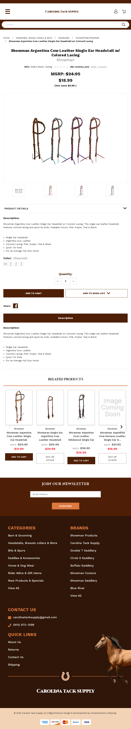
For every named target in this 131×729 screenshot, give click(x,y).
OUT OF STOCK (50, 458)
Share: (7, 306)
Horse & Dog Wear (21, 565)
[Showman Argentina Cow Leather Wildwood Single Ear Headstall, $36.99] (81, 407)
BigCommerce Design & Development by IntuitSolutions (77, 713)
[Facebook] (15, 305)
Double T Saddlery (83, 550)
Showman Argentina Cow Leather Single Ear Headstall (19, 436)
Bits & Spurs (16, 550)
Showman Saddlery (83, 580)
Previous (9, 427)
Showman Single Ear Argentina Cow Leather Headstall (50, 436)
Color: (15, 258)
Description (65, 318)
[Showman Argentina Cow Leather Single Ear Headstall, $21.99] (19, 407)
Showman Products (83, 535)
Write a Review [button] (99, 67)
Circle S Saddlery (82, 558)
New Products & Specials (26, 580)
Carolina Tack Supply (85, 543)
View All (13, 588)
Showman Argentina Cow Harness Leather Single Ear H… (112, 436)
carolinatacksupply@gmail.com (35, 617)
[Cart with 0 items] (124, 11)
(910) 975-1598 (23, 624)
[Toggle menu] (7, 11)
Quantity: (65, 274)
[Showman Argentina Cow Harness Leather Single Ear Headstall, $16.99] (112, 407)
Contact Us (15, 657)
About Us (14, 642)
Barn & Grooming (20, 535)
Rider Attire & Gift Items (25, 573)
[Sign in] (116, 11)
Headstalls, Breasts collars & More (32, 543)
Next (121, 427)
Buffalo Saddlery (82, 565)
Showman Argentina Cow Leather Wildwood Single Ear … (81, 438)
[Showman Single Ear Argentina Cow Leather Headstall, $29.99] (50, 407)
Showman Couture (83, 573)
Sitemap (112, 713)
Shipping (14, 664)
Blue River (77, 588)
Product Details (16, 208)
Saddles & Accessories (24, 558)
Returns (13, 649)
